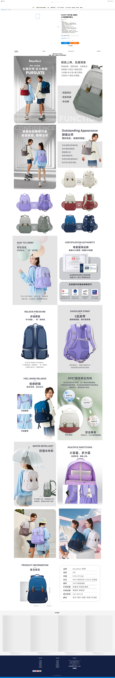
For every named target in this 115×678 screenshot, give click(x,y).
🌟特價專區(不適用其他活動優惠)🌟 (41, 7)
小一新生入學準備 (67, 7)
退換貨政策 (57, 666)
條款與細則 (57, 667)
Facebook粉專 (78, 666)
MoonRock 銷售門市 (60, 7)
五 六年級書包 (9, 9)
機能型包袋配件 (53, 7)
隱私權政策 (40, 667)
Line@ (74, 666)
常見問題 (57, 660)
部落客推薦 (73, 7)
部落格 (40, 661)
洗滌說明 (81, 7)
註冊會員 (57, 661)
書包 (48, 7)
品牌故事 (40, 660)
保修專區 (77, 7)
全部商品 (2, 9)
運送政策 (40, 666)
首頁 (33, 7)
